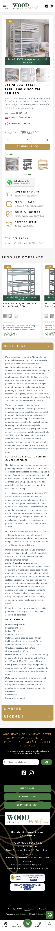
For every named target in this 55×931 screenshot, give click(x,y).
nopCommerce (22, 914)
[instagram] (51, 6)
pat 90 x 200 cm (31, 243)
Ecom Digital (43, 914)
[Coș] (27, 923)
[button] (47, 75)
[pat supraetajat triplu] (27, 40)
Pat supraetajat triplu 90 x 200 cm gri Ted (20, 305)
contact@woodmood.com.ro (19, 563)
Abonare (46, 762)
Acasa (5, 927)
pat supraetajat (11, 243)
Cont (49, 927)
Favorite (47, 85)
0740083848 (28, 836)
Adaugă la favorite (38, 266)
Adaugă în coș (27, 146)
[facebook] (46, 6)
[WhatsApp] (49, 915)
